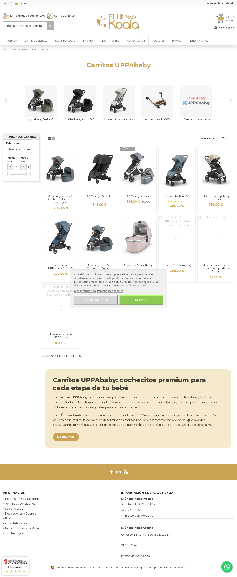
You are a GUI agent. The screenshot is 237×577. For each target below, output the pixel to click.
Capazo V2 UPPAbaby (138, 265)
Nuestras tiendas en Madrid (22, 528)
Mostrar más (65, 437)
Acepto (141, 300)
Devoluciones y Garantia (20, 513)
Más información (85, 291)
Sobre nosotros (15, 508)
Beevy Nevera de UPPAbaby (60, 336)
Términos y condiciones (20, 503)
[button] (198, 40)
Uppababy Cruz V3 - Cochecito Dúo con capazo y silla (99, 268)
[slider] (9, 174)
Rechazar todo (95, 300)
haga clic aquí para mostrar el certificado (161, 567)
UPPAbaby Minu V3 (177, 196)
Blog (8, 518)
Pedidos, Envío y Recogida (22, 498)
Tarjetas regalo (14, 533)
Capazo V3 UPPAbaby (177, 265)
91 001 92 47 (129, 545)
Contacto (26, 3)
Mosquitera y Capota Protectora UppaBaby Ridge (216, 268)
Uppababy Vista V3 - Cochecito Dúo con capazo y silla (61, 199)
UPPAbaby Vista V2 (138, 196)
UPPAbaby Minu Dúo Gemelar (99, 197)
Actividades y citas (17, 523)
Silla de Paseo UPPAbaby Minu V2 (60, 267)
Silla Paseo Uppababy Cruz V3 (216, 197)
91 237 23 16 (132, 510)
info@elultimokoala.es (139, 515)
